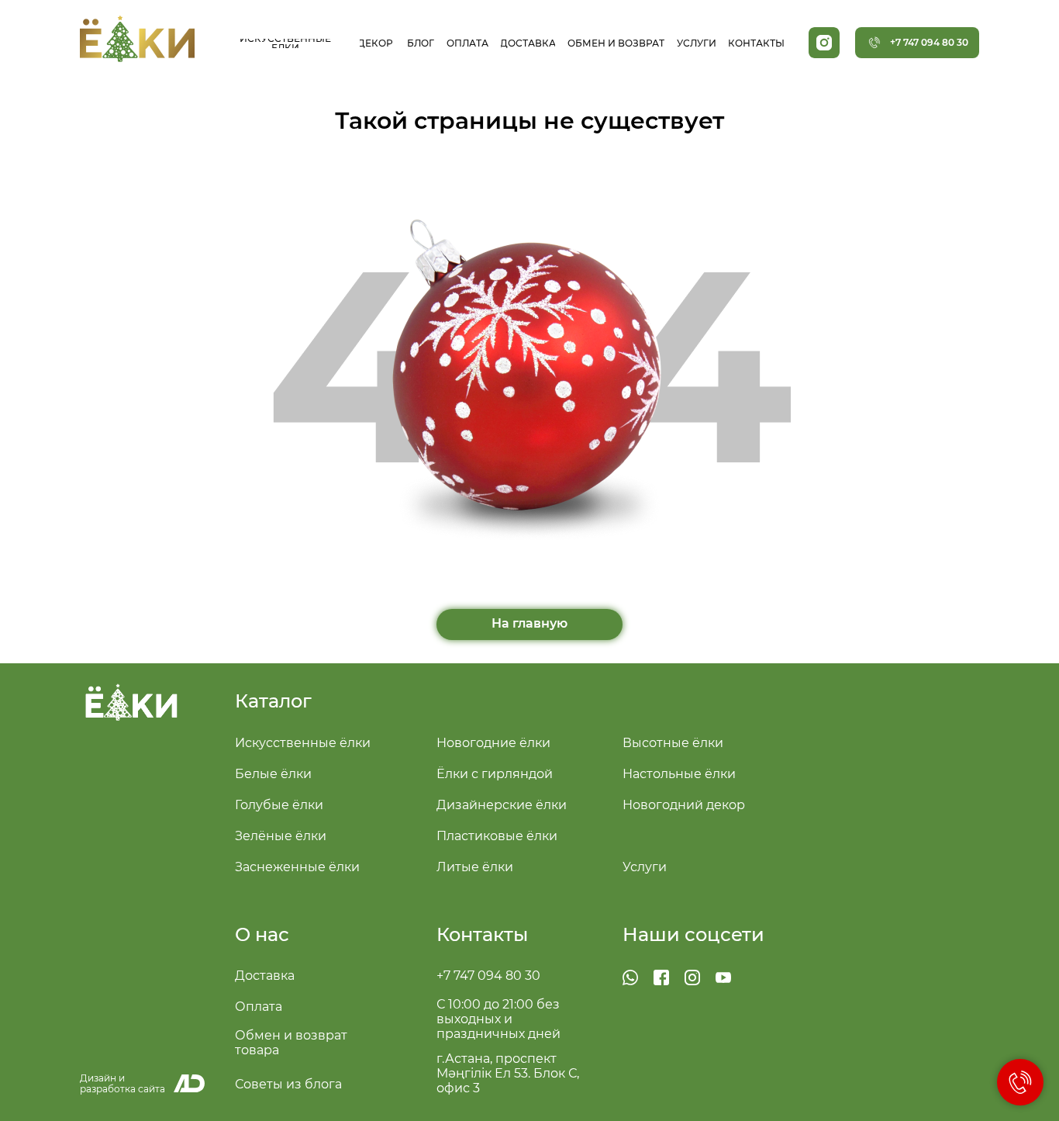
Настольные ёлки (679, 773)
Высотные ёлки (673, 742)
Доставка (265, 975)
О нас (262, 934)
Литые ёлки (474, 867)
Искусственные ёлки (303, 742)
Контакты (482, 934)
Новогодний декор (684, 805)
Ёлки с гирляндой (494, 773)
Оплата (258, 1006)
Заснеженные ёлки (297, 867)
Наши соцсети (693, 934)
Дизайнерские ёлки (501, 805)
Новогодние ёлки (493, 742)
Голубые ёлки (279, 805)
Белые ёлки (273, 773)
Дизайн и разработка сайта (122, 1083)
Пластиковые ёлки (496, 836)
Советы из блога (288, 1084)
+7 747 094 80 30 (488, 975)
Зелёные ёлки (280, 836)
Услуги (645, 867)
